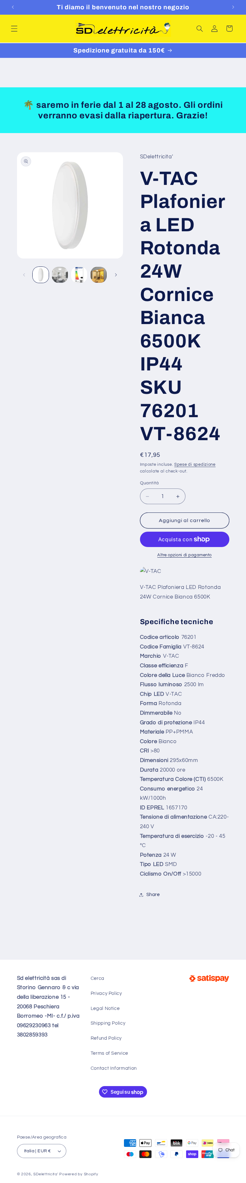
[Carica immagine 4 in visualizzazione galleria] (99, 275)
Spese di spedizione (195, 465)
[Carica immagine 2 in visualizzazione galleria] (60, 275)
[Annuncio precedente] (13, 7)
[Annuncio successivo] (233, 7)
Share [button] (153, 894)
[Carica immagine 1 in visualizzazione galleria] (41, 275)
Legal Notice (105, 1008)
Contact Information (114, 1068)
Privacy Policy (106, 993)
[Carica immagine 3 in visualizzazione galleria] (79, 275)
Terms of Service (109, 1053)
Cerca (97, 978)
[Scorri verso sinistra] (24, 275)
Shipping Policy (108, 1023)
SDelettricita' (45, 1174)
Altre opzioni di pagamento (184, 555)
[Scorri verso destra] (116, 275)
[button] (14, 28)
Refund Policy (106, 1038)
